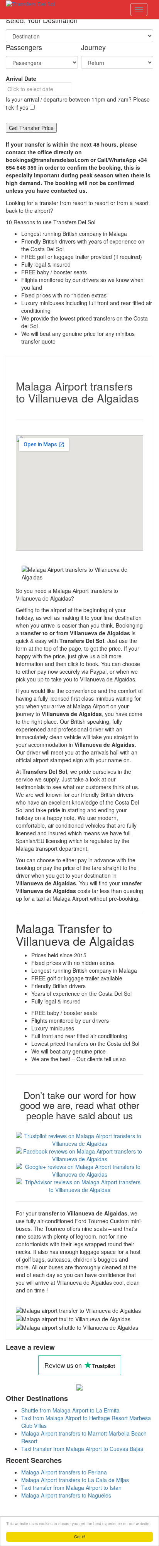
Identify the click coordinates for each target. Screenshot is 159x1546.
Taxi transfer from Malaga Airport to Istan (71, 1487)
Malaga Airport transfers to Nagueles (66, 1495)
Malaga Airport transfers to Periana (64, 1472)
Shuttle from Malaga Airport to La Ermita (70, 1410)
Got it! (79, 1536)
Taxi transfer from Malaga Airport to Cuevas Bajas (82, 1449)
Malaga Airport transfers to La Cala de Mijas (75, 1480)
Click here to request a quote (90, 210)
